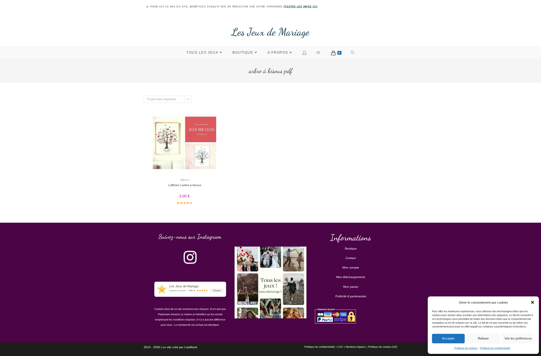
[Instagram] (190, 257)
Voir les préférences (518, 338)
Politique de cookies (466, 348)
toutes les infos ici (300, 6)
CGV (340, 346)
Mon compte (350, 267)
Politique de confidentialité (495, 348)
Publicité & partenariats (350, 296)
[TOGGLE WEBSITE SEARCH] (352, 52)
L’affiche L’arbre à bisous (184, 185)
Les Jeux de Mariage (270, 32)
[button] (532, 302)
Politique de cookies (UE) (382, 346)
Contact (351, 258)
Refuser (483, 338)
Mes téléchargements (350, 277)
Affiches (184, 180)
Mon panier (350, 286)
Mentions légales (355, 346)
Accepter (448, 338)
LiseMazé (190, 347)
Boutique (351, 248)
